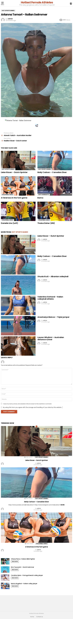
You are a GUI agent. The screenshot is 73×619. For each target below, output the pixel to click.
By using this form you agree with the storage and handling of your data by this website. (33, 407)
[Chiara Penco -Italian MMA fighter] (5, 561)
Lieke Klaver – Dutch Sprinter (14, 172)
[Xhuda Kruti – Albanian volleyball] (18, 285)
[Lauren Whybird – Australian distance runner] (18, 346)
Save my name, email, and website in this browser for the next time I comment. (27, 404)
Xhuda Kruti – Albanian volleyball (52, 276)
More (63, 505)
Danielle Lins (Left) (9, 223)
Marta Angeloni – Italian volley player (24, 584)
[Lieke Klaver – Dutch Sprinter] (18, 160)
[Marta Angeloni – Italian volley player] (5, 586)
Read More (15, 561)
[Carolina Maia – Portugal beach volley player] (5, 578)
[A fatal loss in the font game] (18, 186)
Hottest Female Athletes (37, 2)
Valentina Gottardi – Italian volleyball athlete (50, 297)
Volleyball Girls (7, 195)
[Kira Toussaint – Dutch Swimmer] (5, 569)
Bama (40, 197)
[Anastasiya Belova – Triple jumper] (18, 325)
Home (32, 616)
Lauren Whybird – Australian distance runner (50, 338)
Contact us (39, 616)
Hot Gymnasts (43, 195)
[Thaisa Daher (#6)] (54, 211)
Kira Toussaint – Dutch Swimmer (22, 567)
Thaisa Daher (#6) (46, 223)
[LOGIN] (71, 3)
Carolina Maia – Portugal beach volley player (27, 575)
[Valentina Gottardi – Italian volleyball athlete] (18, 305)
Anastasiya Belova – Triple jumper (53, 317)
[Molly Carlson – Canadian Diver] (54, 160)
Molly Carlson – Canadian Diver (52, 172)
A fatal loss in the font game (14, 197)
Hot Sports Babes (8, 169)
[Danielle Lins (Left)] (18, 211)
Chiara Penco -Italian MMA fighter (23, 559)
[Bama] (54, 186)
